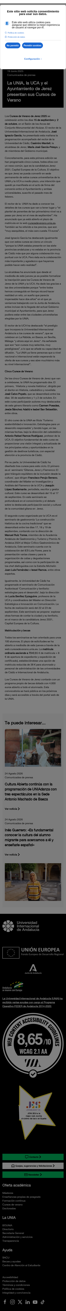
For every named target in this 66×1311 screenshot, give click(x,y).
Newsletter (33, 1174)
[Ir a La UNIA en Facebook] (5, 1301)
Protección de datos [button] (16, 37)
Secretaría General (13, 1233)
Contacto (33, 1157)
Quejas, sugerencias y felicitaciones (33, 1166)
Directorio (8, 1229)
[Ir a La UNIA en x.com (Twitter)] (20, 1301)
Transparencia (10, 1240)
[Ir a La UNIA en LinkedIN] (27, 1301)
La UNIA (9, 1217)
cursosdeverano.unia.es (41, 223)
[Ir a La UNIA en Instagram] (12, 1301)
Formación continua (13, 1200)
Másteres (7, 1192)
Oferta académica (16, 1185)
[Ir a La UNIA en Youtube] (35, 1301)
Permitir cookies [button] (32, 45)
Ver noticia (11, 808)
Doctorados (9, 1208)
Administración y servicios (17, 1236)
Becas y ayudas (11, 1261)
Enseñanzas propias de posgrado (21, 1196)
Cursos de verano (12, 1204)
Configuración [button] (33, 59)
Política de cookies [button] (16, 33)
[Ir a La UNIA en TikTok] (42, 1301)
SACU (5, 1257)
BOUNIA (7, 1225)
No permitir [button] (13, 45)
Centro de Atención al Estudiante (21, 1265)
